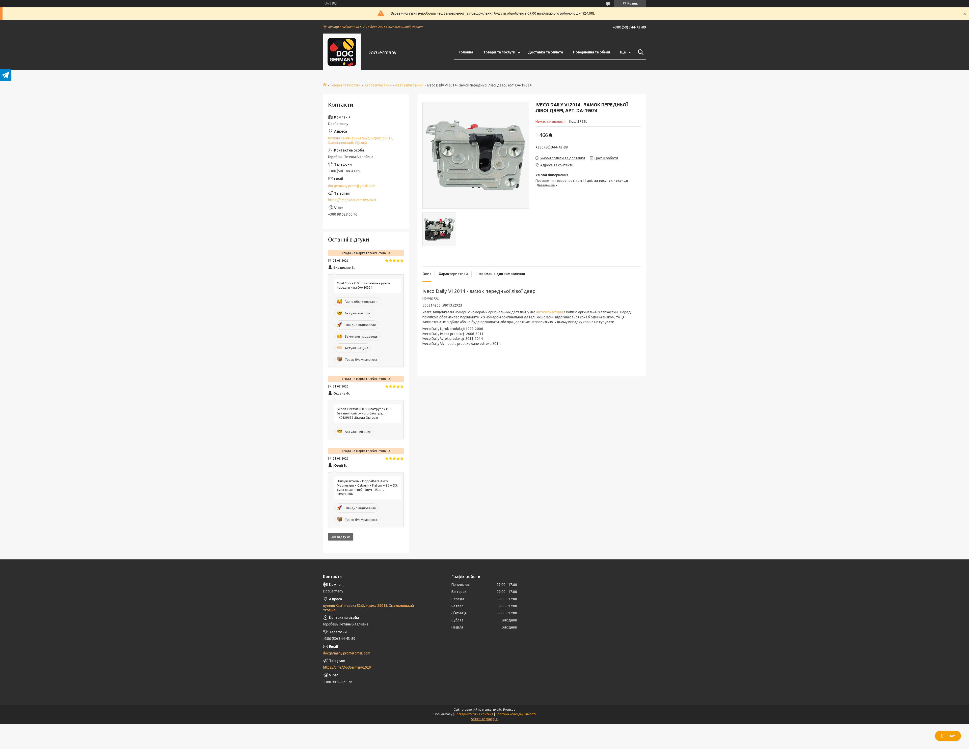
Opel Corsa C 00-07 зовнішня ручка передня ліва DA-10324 (363, 285)
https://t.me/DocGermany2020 (352, 200)
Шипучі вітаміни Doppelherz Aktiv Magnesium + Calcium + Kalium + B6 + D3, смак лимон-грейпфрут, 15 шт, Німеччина (367, 487)
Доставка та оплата (545, 52)
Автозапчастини (378, 85)
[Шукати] (639, 52)
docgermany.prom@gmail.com (351, 186)
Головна (466, 52)
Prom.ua (509, 709)
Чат (952, 736)
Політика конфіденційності (516, 714)
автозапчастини (549, 312)
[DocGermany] (342, 52)
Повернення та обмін (591, 52)
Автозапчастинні (409, 85)
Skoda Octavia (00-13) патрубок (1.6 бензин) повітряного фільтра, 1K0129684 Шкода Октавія (364, 413)
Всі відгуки (341, 536)
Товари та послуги (499, 52)
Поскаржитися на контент (473, 714)
